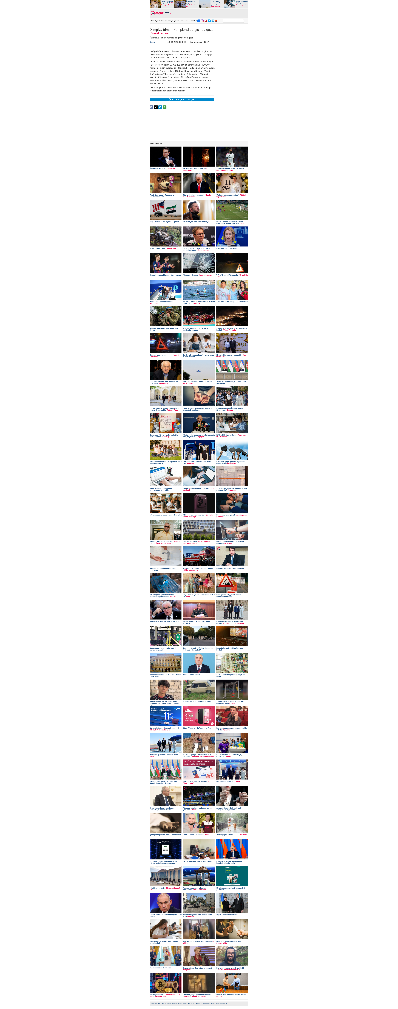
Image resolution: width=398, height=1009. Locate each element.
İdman (182, 21)
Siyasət (157, 21)
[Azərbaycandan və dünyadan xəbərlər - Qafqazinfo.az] (161, 13)
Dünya (170, 21)
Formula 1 (193, 21)
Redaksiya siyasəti (221, 1004)
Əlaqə (213, 1004)
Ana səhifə (153, 1004)
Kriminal (164, 21)
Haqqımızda (206, 1004)
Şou (187, 21)
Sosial (152, 42)
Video (159, 1004)
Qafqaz (176, 21)
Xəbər (151, 21)
